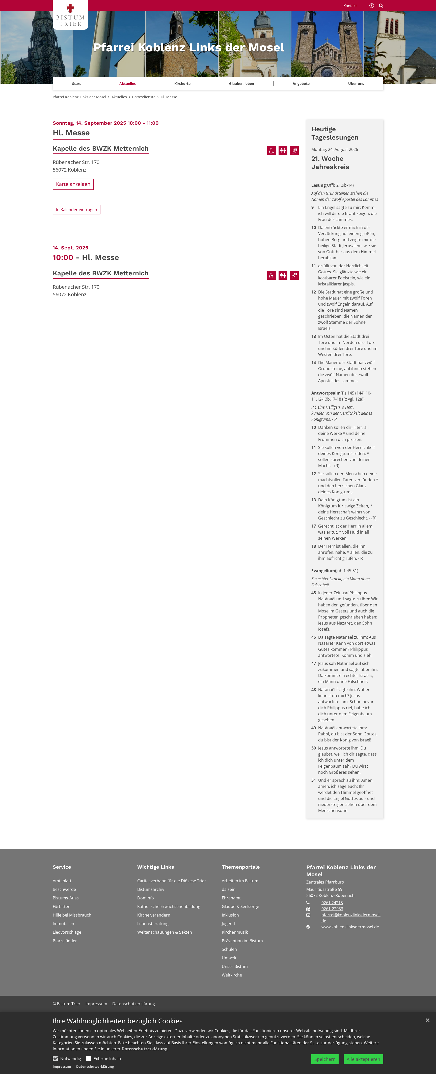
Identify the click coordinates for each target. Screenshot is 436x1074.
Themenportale (241, 867)
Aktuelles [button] (127, 83)
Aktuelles (119, 96)
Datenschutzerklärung (144, 1049)
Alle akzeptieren (363, 1059)
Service (62, 867)
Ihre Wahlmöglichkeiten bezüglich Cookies (117, 1021)
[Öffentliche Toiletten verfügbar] (283, 150)
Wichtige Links (155, 867)
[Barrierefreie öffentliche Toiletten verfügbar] (294, 150)
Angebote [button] (301, 83)
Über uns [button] (356, 83)
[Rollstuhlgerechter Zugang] (271, 150)
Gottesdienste (143, 96)
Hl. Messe (169, 96)
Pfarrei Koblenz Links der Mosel (79, 96)
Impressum (62, 1066)
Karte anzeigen (73, 184)
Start (76, 83)
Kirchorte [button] (182, 83)
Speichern (325, 1059)
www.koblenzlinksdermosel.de (350, 927)
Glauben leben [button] (241, 83)
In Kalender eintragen (76, 209)
